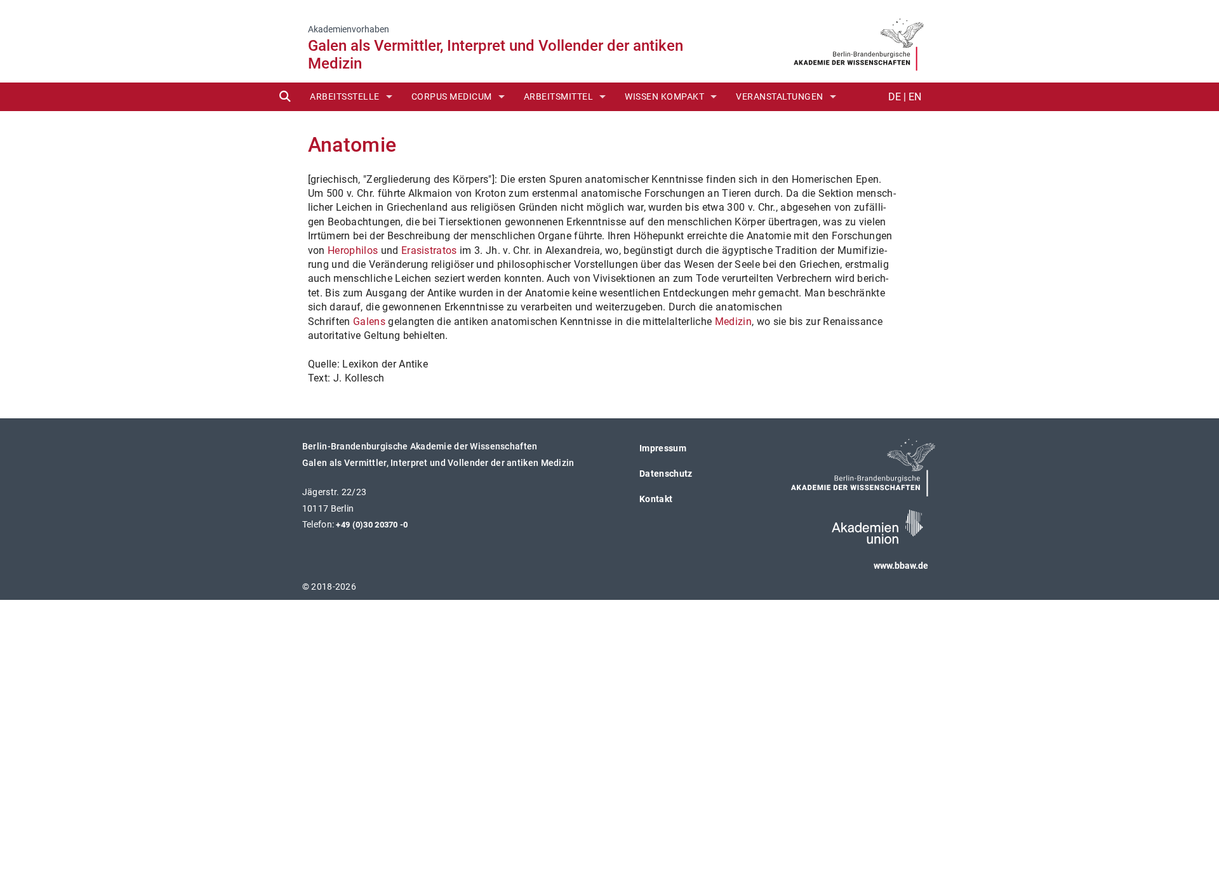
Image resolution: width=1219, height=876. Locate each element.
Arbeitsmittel (559, 96)
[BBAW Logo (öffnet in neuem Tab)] (858, 40)
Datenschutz (666, 473)
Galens (369, 321)
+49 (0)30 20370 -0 (372, 524)
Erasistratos (429, 250)
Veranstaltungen (779, 96)
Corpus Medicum (451, 96)
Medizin (733, 321)
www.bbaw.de (901, 566)
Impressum (662, 448)
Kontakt (655, 499)
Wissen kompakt (664, 96)
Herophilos (353, 250)
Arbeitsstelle (345, 96)
